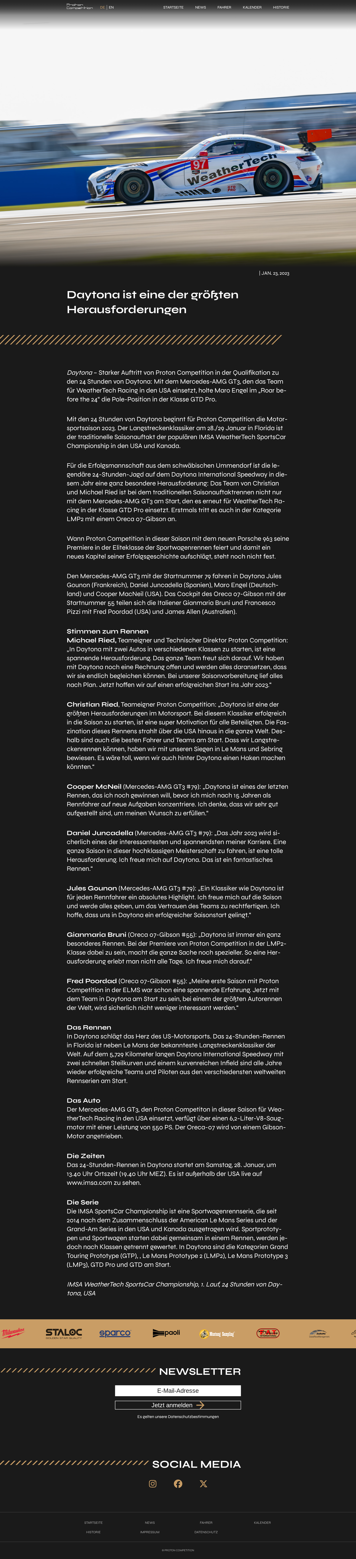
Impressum (149, 1532)
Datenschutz (206, 1532)
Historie (281, 7)
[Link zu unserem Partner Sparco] (34, 1334)
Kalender (252, 7)
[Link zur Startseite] (80, 7)
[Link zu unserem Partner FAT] (187, 1334)
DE (102, 7)
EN (111, 7)
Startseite (173, 7)
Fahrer (224, 7)
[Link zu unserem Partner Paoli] (85, 1334)
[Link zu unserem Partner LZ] (289, 1334)
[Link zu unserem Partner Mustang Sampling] (136, 1334)
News (200, 7)
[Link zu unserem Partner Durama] (238, 1334)
